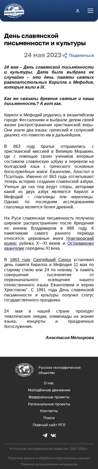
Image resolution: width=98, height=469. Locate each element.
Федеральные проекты (49, 397)
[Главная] (16, 11)
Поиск (49, 417)
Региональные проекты (49, 404)
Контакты (49, 410)
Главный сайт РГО (49, 424)
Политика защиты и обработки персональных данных (49, 458)
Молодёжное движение (49, 390)
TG (45, 435)
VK (53, 435)
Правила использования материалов (49, 464)
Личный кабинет (77, 11)
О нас (49, 383)
